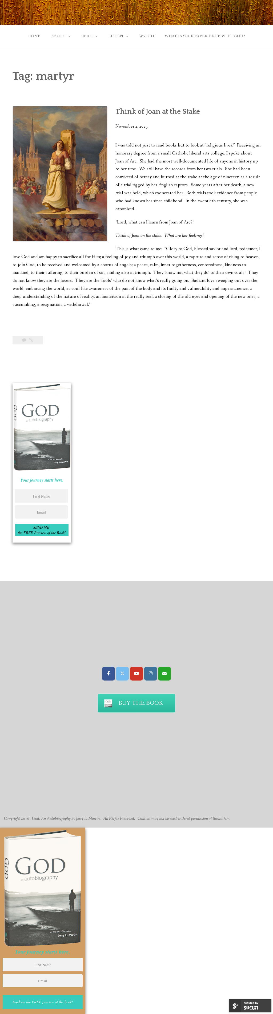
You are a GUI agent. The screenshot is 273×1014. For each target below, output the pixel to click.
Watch (146, 36)
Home (34, 36)
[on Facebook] (108, 674)
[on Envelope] (164, 674)
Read (87, 36)
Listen (116, 36)
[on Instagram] (150, 674)
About (58, 36)
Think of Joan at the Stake (157, 112)
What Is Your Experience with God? (205, 36)
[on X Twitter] (122, 674)
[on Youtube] (136, 674)
